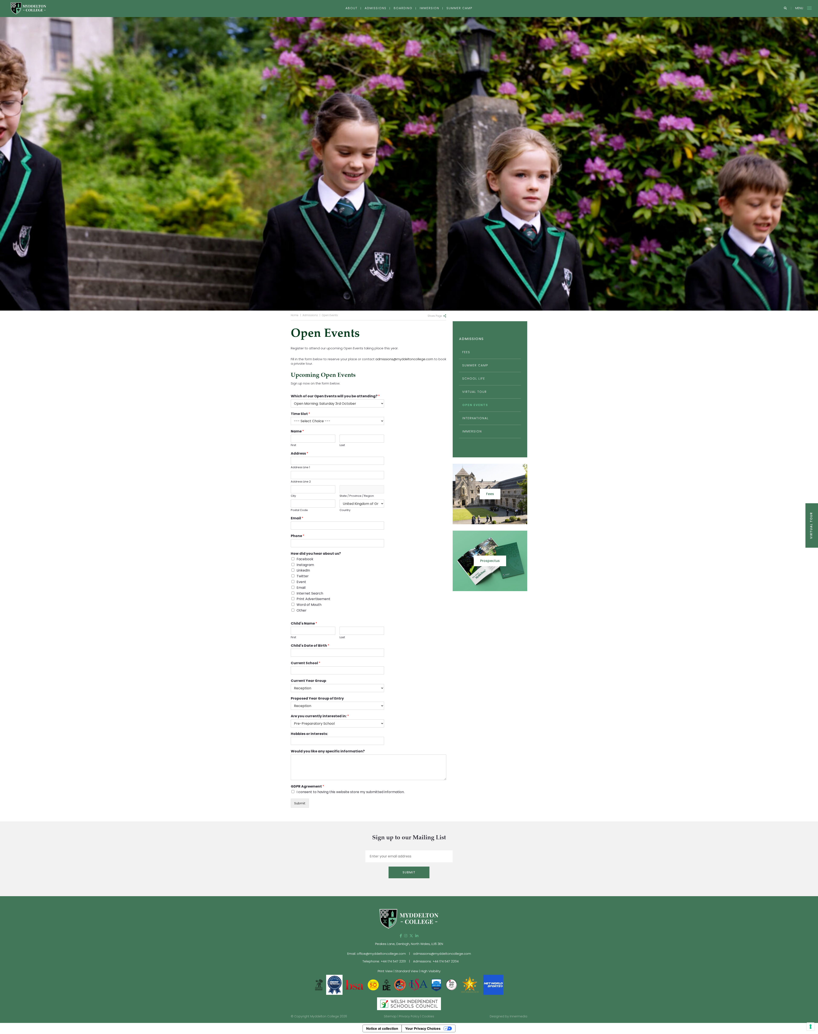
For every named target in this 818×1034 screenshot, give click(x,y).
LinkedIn (303, 570)
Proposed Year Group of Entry (317, 698)
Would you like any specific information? (328, 751)
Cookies (428, 1016)
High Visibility (431, 971)
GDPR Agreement (307, 786)
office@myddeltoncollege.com (381, 953)
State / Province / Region (357, 496)
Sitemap (390, 1016)
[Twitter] (411, 935)
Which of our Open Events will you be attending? (335, 396)
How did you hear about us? (316, 554)
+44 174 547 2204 (445, 961)
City (293, 496)
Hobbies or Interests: (309, 734)
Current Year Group (308, 681)
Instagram (305, 564)
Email (297, 518)
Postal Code (299, 510)
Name (297, 431)
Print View (385, 971)
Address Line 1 (300, 467)
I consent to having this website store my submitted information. (351, 791)
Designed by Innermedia (508, 1016)
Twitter (303, 576)
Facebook (305, 559)
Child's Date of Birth (310, 646)
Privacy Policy (409, 1016)
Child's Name (304, 623)
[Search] (785, 8)
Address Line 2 (301, 482)
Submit (299, 803)
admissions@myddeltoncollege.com (404, 359)
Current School (305, 663)
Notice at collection (382, 1028)
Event (301, 581)
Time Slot (300, 414)
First (293, 445)
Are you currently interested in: (320, 716)
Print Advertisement (313, 598)
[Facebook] (401, 935)
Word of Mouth (309, 604)
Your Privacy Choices (423, 1028)
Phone (297, 536)
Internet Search (310, 593)
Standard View (406, 971)
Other (302, 610)
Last (342, 445)
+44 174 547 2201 (393, 961)
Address (299, 453)
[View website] (451, 984)
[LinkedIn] (416, 935)
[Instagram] (405, 935)
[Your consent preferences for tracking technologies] (810, 1026)
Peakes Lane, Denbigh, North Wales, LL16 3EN (409, 944)
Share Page (435, 315)
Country (345, 510)
